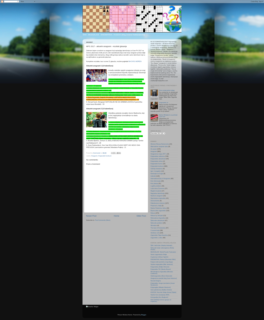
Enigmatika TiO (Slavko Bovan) (161, 269)
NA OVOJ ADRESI (135, 61)
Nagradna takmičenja (157, 193)
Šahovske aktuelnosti (157, 220)
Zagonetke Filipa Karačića (159, 235)
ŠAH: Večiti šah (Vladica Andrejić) (161, 245)
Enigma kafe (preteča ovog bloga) (162, 262)
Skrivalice (154, 225)
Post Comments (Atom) (102, 220)
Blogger (143, 315)
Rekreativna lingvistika (158, 218)
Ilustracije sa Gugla (157, 173)
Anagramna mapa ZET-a (159, 154)
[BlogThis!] (114, 153)
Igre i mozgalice (156, 171)
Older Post (141, 216)
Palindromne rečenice (158, 203)
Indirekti (153, 176)
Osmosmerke (155, 200)
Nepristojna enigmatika (158, 198)
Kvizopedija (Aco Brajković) (159, 297)
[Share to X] (116, 153)
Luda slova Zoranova (157, 188)
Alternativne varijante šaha (159, 146)
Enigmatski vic (163, 102)
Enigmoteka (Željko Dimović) (160, 267)
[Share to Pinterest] (120, 153)
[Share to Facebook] (118, 153)
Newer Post (91, 216)
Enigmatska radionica (158, 156)
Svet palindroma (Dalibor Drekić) (161, 290)
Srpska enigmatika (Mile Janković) (162, 264)
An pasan (154, 149)
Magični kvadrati (156, 191)
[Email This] (112, 153)
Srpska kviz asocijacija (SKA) (160, 295)
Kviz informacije (156, 181)
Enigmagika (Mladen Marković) (161, 287)
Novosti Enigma (156, 281)
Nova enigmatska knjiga (167, 90)
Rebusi (153, 213)
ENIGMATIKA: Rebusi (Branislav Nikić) (163, 259)
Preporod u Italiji (156, 205)
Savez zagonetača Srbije (159, 254)
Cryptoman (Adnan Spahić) (159, 257)
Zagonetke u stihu (156, 237)
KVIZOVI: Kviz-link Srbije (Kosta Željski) (163, 292)
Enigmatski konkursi (104, 156)
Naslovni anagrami (157, 196)
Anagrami (94, 156)
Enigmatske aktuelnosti (158, 159)
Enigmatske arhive (157, 161)
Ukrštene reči (155, 233)
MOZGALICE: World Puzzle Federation (163, 252)
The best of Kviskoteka (158, 228)
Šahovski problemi (157, 223)
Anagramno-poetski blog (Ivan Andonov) (164, 278)
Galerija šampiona (156, 168)
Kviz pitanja (154, 183)
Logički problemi (156, 186)
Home (116, 216)
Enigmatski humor (156, 163)
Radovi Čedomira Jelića (158, 208)
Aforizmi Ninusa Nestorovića (160, 144)
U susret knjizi (155, 230)
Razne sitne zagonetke (158, 210)
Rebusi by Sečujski (157, 215)
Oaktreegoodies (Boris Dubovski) (161, 276)
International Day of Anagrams (160, 178)
